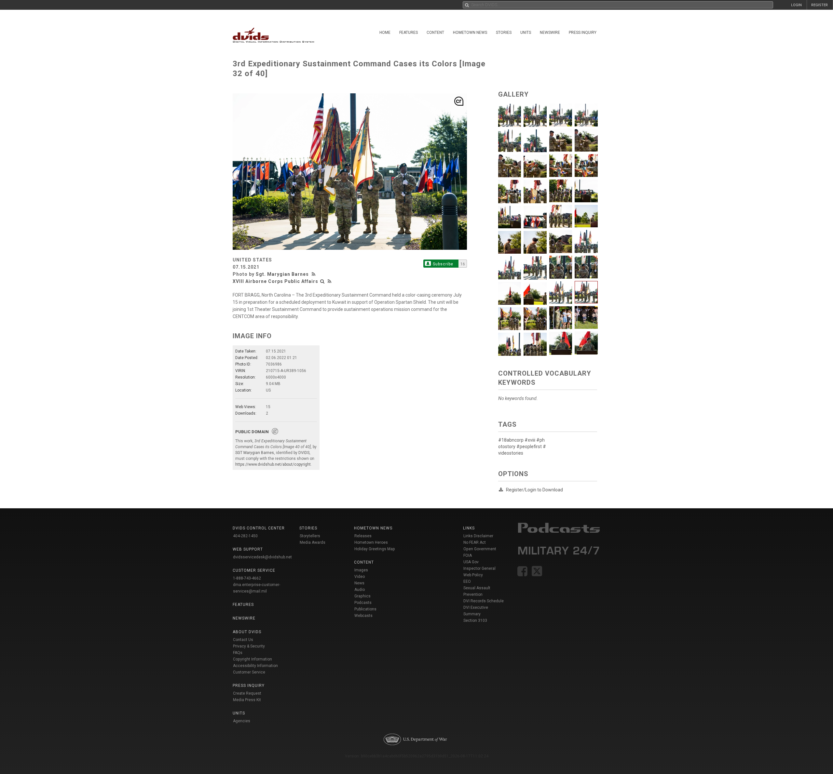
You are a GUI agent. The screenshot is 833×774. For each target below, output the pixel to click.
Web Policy (473, 575)
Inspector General (479, 568)
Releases (363, 536)
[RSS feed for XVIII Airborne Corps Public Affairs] (330, 281)
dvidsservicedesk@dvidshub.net (262, 557)
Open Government (479, 549)
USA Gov (471, 562)
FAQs (237, 652)
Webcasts (363, 615)
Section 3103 (475, 620)
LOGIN (796, 5)
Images (361, 570)
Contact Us (243, 639)
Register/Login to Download (534, 489)
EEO (467, 581)
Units (525, 32)
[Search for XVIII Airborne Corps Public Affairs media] (322, 281)
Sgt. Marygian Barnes (282, 274)
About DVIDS (247, 632)
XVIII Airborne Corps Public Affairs (275, 281)
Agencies (241, 721)
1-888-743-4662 (247, 578)
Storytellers (310, 536)
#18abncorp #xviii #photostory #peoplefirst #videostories (522, 446)
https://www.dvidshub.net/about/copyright (273, 464)
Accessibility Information (255, 665)
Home (384, 32)
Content (435, 32)
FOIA (467, 555)
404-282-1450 (245, 536)
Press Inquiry (582, 32)
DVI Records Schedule (483, 601)
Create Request (247, 693)
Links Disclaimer (478, 536)
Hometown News (470, 32)
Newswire (550, 32)
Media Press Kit (247, 700)
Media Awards (312, 542)
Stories (504, 32)
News (359, 583)
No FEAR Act (474, 542)
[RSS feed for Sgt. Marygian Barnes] (314, 274)
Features (408, 32)
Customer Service (249, 672)
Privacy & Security (249, 646)
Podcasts (363, 602)
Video (359, 576)
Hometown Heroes (371, 542)
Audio (359, 589)
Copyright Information (252, 659)
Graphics (362, 596)
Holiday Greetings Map (374, 549)
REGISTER (819, 5)
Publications (365, 609)
